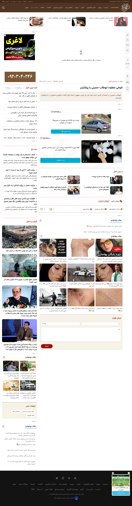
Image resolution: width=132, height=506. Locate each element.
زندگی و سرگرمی (58, 7)
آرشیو (7, 1)
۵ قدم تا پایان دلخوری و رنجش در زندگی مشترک (101, 19)
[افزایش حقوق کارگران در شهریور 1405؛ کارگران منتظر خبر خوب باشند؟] (19, 265)
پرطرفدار (18, 87)
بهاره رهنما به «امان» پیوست (100, 176)
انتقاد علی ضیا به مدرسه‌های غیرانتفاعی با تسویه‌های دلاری (96, 188)
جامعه (43, 7)
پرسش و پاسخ (59, 489)
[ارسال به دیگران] (127, 45)
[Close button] (129, 473)
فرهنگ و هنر (35, 7)
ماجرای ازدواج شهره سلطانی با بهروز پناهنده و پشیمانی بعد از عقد (53, 188)
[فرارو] (125, 7)
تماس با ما (13, 1)
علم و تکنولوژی (91, 7)
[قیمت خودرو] (127, 82)
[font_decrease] (127, 67)
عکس (83, 7)
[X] (69, 478)
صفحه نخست (114, 7)
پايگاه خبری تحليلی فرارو (62, 494)
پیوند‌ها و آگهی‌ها (72, 489)
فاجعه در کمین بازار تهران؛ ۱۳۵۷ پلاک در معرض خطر (21, 251)
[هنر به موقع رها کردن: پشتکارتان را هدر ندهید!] (79, 21)
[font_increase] (127, 59)
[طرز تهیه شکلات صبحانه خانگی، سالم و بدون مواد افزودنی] (36, 21)
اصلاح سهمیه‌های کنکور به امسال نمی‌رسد (21, 107)
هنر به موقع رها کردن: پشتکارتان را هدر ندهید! (59, 19)
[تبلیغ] (20, 77)
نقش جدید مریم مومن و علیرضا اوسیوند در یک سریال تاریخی (53, 177)
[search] (3, 7)
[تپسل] (52, 112)
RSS (3, 1)
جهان (27, 7)
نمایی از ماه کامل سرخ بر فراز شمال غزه (22, 101)
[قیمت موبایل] (127, 89)
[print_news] (127, 40)
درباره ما (19, 1)
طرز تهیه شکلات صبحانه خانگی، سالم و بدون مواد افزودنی (18, 19)
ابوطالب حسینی (104, 201)
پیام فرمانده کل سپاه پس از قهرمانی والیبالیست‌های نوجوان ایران (24, 114)
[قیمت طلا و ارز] (127, 76)
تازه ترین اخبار (31, 87)
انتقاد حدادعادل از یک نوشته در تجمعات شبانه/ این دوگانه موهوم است (20, 156)
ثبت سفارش (60, 160)
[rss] (75, 478)
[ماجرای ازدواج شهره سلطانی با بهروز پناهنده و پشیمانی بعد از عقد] (74, 190)
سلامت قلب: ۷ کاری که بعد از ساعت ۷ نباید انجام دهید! (21, 171)
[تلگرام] (56, 478)
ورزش (100, 7)
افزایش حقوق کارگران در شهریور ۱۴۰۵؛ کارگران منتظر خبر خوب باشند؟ (20, 280)
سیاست (106, 7)
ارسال (46, 346)
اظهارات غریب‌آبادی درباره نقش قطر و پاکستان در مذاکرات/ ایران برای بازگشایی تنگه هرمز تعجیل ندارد (20, 201)
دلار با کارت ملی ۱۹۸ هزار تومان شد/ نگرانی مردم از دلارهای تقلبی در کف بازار (20, 94)
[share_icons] (127, 50)
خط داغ (34, 149)
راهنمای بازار (69, 7)
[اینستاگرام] (63, 478)
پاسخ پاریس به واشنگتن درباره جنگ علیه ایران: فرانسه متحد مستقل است (20, 131)
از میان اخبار (118, 172)
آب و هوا (40, 489)
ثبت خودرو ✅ (66, 131)
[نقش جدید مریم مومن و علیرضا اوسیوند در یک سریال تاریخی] (74, 179)
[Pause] (83, 161)
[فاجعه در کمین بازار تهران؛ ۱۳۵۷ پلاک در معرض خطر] (19, 236)
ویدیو (77, 7)
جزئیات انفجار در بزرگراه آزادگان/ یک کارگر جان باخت (20, 187)
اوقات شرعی (49, 489)
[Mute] (86, 161)
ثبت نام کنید (120, 493)
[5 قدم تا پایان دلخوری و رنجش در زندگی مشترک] (121, 21)
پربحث (8, 87)
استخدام (30, 1)
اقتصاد (49, 7)
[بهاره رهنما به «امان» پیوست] (116, 179)
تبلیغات (25, 1)
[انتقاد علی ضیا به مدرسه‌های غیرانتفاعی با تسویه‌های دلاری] (116, 190)
